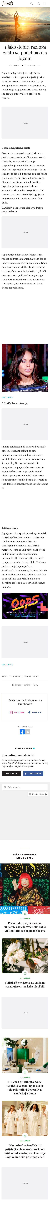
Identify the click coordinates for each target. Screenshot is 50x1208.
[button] (45, 3)
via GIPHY (7, 397)
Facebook (36, 712)
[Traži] (31, 3)
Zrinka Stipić (19, 65)
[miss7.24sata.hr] (7, 3)
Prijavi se (11, 773)
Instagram (19, 712)
